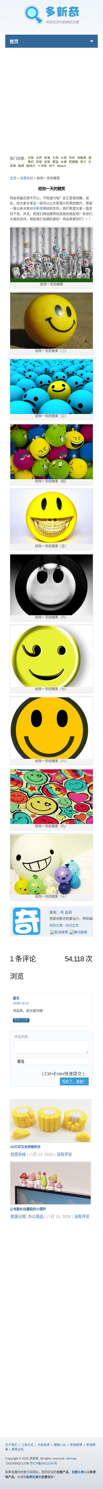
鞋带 (21, 165)
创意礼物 (78, 1472)
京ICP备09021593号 (43, 1463)
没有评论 (64, 1154)
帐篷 (47, 157)
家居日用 (18, 1216)
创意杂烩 (26, 178)
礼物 (55, 157)
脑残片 (30, 165)
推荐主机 (18, 1449)
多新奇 (38, 209)
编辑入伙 (60, 1444)
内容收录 (44, 1444)
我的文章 (56, 925)
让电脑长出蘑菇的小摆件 (28, 1209)
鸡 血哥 (66, 912)
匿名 (16, 998)
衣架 (31, 157)
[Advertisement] (51, 99)
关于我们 (11, 1444)
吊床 (72, 157)
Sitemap (71, 1458)
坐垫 (47, 161)
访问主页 (72, 925)
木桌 (64, 161)
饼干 (52, 165)
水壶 (64, 157)
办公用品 (35, 1216)
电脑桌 (81, 157)
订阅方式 (27, 1444)
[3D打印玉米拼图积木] (50, 1141)
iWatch (61, 165)
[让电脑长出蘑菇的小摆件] (50, 1204)
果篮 (55, 161)
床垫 (39, 161)
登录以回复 (21, 1020)
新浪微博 (76, 1444)
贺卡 (83, 161)
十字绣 (42, 165)
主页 (13, 178)
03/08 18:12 (21, 1003)
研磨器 (73, 161)
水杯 (39, 157)
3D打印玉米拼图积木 (25, 1147)
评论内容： (22, 1037)
